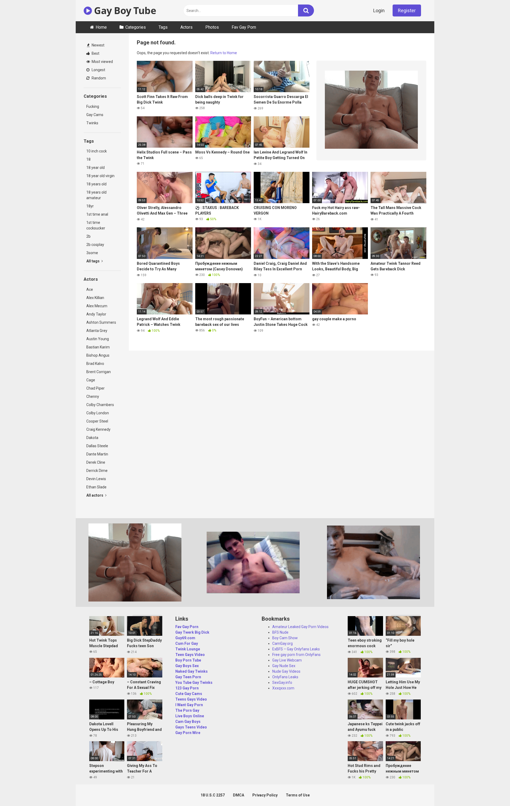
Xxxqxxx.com (283, 688)
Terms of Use (298, 795)
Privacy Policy (265, 795)
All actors (95, 495)
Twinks (92, 123)
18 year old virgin (100, 176)
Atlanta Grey (96, 331)
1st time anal (97, 214)
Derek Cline (95, 462)
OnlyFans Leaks (285, 677)
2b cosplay (95, 244)
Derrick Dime (97, 470)
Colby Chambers (100, 405)
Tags (163, 27)
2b (88, 236)
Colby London (97, 413)
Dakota (92, 438)
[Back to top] (492, 789)
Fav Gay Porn (244, 27)
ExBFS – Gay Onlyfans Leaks (296, 649)
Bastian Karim (98, 347)
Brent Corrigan (98, 372)
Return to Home (223, 53)
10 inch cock (96, 151)
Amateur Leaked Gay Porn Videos (300, 627)
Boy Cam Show (285, 638)
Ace (89, 289)
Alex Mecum (96, 306)
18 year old (95, 167)
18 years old (96, 184)
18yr (90, 206)
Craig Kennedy (98, 429)
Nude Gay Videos (286, 671)
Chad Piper (95, 388)
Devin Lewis (96, 479)
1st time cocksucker (95, 225)
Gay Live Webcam (287, 660)
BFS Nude (280, 632)
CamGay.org (282, 643)
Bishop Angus (97, 355)
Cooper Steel (97, 421)
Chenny (92, 396)
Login (379, 10)
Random (98, 78)
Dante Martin (97, 454)
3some (92, 253)
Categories (135, 27)
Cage (90, 380)
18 (88, 159)
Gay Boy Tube (124, 10)
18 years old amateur (96, 195)
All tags (93, 261)
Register (407, 10)
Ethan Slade (96, 487)
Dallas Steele (97, 446)
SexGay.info (282, 682)
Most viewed (102, 61)
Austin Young (97, 339)
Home (101, 27)
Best (95, 53)
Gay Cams (94, 115)
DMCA (238, 795)
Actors (186, 27)
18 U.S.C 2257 (213, 795)
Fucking (92, 106)
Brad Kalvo (95, 363)
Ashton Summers (101, 322)
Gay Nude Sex (283, 666)
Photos (212, 27)
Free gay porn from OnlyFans (296, 655)
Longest (98, 70)
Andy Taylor (96, 314)
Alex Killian (95, 298)
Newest (97, 45)
